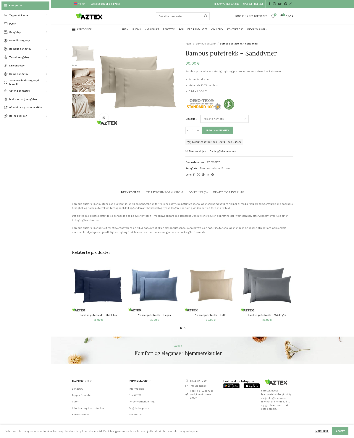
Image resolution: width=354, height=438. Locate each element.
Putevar (226, 168)
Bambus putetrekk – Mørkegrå (267, 315)
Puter (75, 401)
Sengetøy (77, 388)
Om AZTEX (135, 395)
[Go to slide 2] (184, 328)
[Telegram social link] (212, 174)
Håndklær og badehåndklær (89, 408)
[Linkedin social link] (208, 174)
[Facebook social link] (269, 4)
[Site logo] (90, 15)
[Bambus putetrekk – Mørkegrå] (267, 285)
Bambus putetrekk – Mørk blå (98, 315)
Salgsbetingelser (139, 408)
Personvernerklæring (141, 401)
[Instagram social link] (274, 4)
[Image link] (276, 381)
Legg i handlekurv (217, 130)
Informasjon (136, 388)
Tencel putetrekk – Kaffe (210, 315)
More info (322, 431)
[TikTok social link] (290, 4)
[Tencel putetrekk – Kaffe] (211, 285)
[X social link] (198, 174)
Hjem (188, 43)
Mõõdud (190, 118)
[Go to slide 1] (181, 328)
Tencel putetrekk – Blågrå (154, 315)
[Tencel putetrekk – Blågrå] (154, 285)
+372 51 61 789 (198, 380)
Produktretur (137, 414)
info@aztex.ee (198, 385)
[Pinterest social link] (285, 4)
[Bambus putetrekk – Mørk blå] (98, 285)
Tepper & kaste (81, 395)
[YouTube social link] (280, 4)
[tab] (130, 190)
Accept (340, 431)
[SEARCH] (206, 16)
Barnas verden (81, 414)
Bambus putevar (206, 43)
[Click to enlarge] (104, 117)
